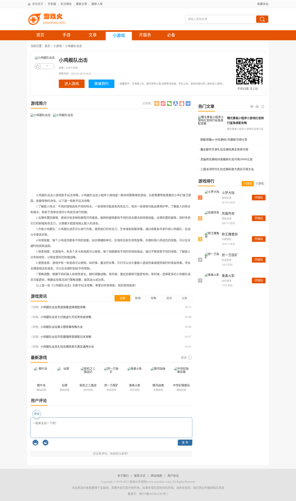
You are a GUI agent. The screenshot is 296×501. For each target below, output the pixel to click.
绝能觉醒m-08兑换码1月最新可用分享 (223, 139)
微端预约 (101, 84)
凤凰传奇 (228, 213)
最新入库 (97, 3)
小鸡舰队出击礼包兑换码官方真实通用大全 (67, 346)
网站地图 (156, 475)
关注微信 (66, 3)
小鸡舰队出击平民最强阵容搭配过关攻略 (65, 336)
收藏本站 (262, 3)
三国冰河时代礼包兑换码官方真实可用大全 (227, 169)
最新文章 (81, 3)
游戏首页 (37, 3)
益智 (61, 67)
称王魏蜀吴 (230, 234)
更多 (184, 357)
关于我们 (123, 475)
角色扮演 (226, 198)
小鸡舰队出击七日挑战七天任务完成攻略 (65, 317)
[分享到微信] (169, 103)
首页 (47, 46)
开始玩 (259, 197)
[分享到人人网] (175, 103)
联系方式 (139, 475)
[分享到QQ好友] (181, 103)
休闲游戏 (226, 260)
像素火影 (228, 275)
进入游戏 (71, 84)
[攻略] (35, 307)
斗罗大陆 (228, 193)
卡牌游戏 (226, 239)
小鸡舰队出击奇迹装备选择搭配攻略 (63, 307)
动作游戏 (226, 280)
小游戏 (57, 46)
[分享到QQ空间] (156, 103)
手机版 (52, 3)
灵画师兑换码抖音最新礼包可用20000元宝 (226, 159)
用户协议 (173, 475)
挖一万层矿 (230, 255)
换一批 (254, 106)
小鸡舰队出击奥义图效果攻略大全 (61, 326)
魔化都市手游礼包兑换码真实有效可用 (224, 149)
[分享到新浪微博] (163, 103)
